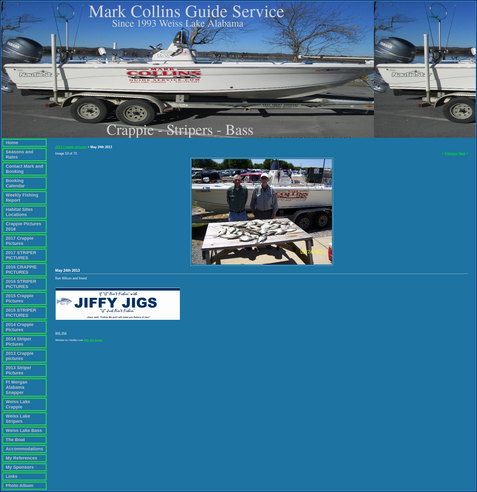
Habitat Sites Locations (19, 212)
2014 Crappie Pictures (20, 327)
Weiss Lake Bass (24, 430)
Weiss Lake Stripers (18, 419)
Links (11, 476)
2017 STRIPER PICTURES (21, 255)
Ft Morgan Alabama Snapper (16, 387)
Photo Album (19, 485)
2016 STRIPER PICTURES (21, 284)
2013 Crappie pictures (20, 356)
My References (21, 458)
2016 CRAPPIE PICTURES (21, 269)
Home (12, 142)
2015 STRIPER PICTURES (21, 313)
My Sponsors (20, 467)
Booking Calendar (15, 183)
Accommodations (24, 448)
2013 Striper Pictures (18, 370)
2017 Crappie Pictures (20, 241)
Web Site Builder (93, 340)
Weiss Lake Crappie (18, 404)
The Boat (15, 439)
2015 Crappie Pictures (20, 298)
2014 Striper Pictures (18, 341)
